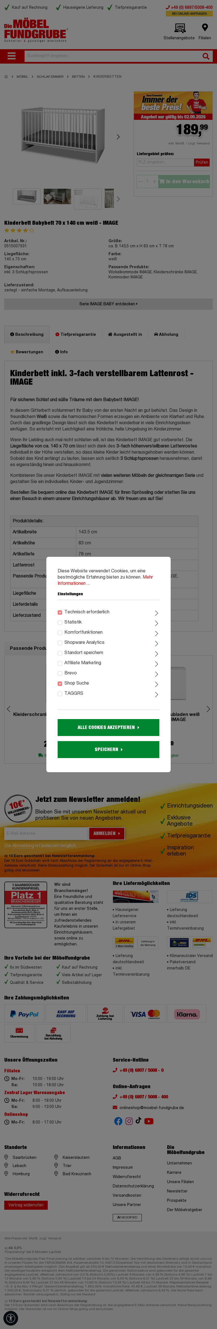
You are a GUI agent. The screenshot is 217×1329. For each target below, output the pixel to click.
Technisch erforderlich (86, 612)
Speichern (106, 749)
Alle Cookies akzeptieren (106, 727)
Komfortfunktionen (83, 632)
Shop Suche (76, 683)
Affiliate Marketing (82, 663)
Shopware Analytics (84, 642)
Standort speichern (83, 653)
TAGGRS (73, 693)
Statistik (73, 622)
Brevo (70, 673)
